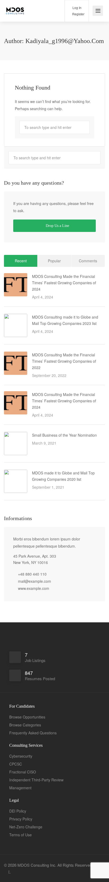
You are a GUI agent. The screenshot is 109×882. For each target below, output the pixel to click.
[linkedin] (9, 872)
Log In (76, 7)
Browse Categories (25, 724)
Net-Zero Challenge (25, 826)
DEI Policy (17, 811)
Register (77, 14)
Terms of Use (20, 834)
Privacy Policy (20, 819)
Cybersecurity (20, 756)
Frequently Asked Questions (33, 732)
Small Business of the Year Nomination (64, 435)
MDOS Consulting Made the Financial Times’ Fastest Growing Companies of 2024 (64, 283)
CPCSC (15, 764)
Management (20, 787)
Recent (21, 260)
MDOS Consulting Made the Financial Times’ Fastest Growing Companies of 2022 (64, 361)
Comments (88, 260)
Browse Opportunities (27, 717)
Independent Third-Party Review (36, 779)
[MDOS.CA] (15, 8)
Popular (54, 260)
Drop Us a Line (57, 226)
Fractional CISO (22, 771)
